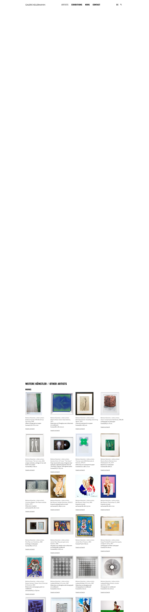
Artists (64, 4)
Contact (96, 4)
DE (117, 4)
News (87, 4)
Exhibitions (76, 4)
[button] (121, 5)
